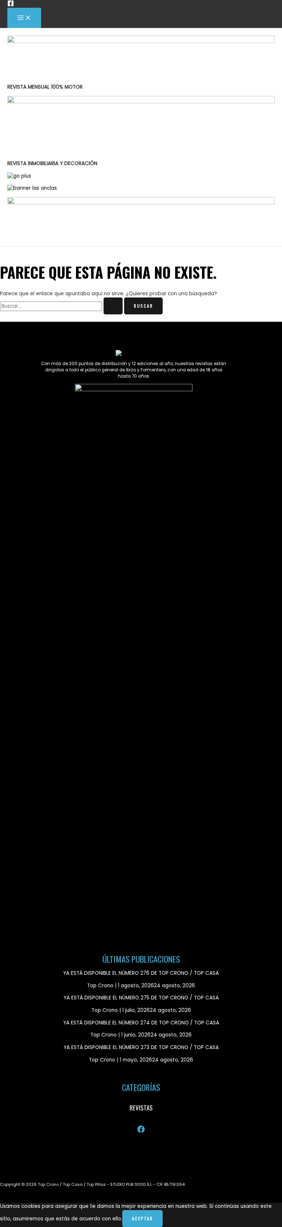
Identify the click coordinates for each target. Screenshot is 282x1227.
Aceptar (142, 1218)
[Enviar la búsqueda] (113, 305)
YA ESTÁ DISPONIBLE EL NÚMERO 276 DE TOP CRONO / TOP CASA (141, 973)
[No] (172, 1220)
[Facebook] (10, 4)
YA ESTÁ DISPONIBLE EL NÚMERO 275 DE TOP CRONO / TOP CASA (141, 997)
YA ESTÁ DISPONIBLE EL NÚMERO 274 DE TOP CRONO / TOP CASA (141, 1022)
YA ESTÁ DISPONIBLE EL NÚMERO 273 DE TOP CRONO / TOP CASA (141, 1047)
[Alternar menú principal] (24, 18)
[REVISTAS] (141, 1107)
